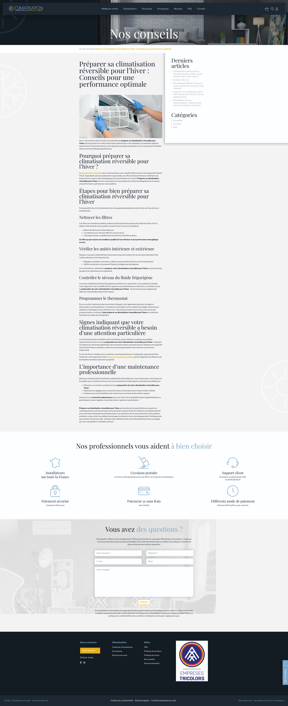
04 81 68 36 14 (88, 650)
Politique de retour (151, 655)
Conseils (201, 9)
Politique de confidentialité (122, 700)
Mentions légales (142, 700)
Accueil (82, 49)
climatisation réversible (92, 173)
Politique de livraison (152, 651)
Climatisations (130, 9)
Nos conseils (149, 659)
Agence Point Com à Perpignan (271, 700)
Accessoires (163, 9)
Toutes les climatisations (122, 647)
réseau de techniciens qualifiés (120, 357)
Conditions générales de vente (163, 700)
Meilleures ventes (110, 9)
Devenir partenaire (152, 663)
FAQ (190, 9)
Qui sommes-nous (119, 655)
